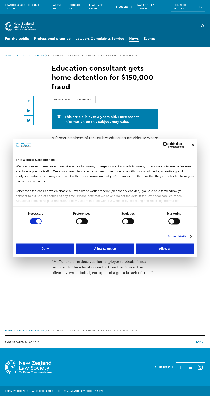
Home (8, 55)
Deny (45, 249)
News (20, 55)
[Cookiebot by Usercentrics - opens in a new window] (166, 145)
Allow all (165, 249)
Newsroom (36, 55)
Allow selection (105, 249)
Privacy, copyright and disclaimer (29, 391)
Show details (177, 236)
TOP (198, 342)
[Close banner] (192, 144)
